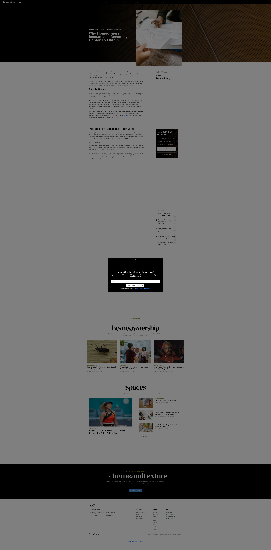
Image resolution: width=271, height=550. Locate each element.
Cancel (141, 285)
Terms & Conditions (139, 288)
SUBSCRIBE (131, 285)
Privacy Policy (148, 288)
